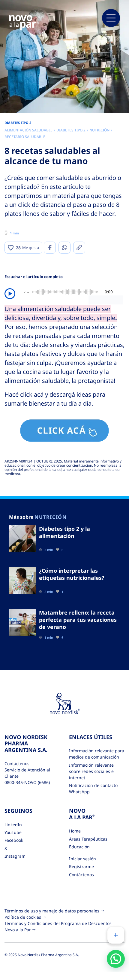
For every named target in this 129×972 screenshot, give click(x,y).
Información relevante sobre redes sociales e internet (91, 771)
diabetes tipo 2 (71, 130)
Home (75, 831)
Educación (79, 847)
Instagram (15, 856)
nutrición (99, 130)
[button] (116, 959)
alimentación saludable (28, 130)
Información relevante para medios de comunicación (96, 754)
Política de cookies (22, 917)
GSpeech (114, 299)
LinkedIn (13, 824)
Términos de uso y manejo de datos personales (51, 911)
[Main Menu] (111, 18)
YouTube (13, 832)
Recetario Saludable (24, 136)
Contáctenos (81, 874)
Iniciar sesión (82, 859)
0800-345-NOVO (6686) (27, 782)
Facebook (13, 840)
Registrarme (81, 866)
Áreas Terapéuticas (88, 839)
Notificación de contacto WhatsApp (93, 788)
